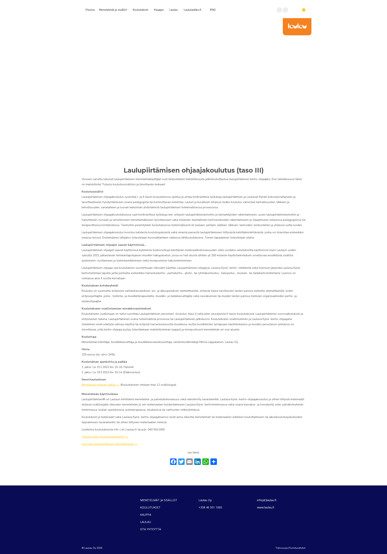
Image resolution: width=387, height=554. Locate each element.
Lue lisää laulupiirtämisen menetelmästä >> (110, 444)
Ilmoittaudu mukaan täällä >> (101, 385)
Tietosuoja (282, 548)
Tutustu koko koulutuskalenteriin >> (105, 437)
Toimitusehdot (297, 548)
